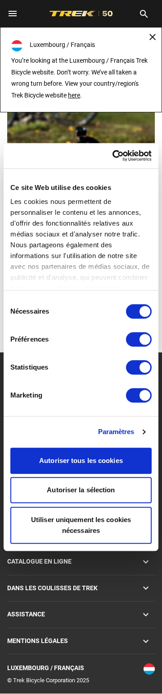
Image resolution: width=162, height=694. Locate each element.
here (74, 95)
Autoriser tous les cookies (81, 460)
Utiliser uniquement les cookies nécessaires (81, 525)
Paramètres (116, 431)
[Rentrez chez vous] (81, 136)
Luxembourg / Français (45, 667)
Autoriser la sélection (81, 490)
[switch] (139, 339)
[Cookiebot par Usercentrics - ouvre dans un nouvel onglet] (114, 156)
